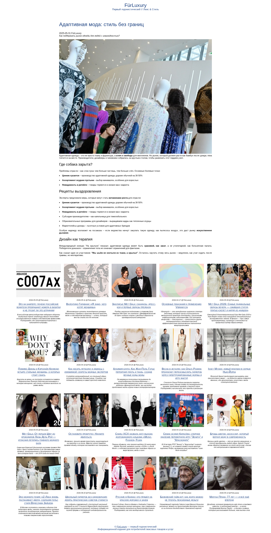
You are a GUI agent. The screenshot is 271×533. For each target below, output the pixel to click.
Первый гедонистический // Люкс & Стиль (135, 9)
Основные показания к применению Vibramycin (181, 306)
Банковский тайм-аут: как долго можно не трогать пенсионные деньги (181, 498)
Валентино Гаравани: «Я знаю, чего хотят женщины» (86, 306)
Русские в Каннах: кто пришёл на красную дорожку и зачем (134, 498)
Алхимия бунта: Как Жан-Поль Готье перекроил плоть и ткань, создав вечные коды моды (134, 371)
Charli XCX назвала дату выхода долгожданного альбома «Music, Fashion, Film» (134, 436)
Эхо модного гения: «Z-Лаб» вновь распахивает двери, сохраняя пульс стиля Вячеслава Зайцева (38, 500)
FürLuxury (135, 5)
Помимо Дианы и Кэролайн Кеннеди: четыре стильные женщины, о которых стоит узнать (38, 371)
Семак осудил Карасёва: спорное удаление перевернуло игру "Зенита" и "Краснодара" (181, 436)
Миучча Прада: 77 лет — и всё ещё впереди (229, 498)
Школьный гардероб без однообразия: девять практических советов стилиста (86, 498)
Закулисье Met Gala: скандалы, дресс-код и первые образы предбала (134, 306)
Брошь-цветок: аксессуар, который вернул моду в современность (229, 435)
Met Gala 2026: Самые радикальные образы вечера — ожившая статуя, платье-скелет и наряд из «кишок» (229, 307)
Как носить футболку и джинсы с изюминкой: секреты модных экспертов (86, 370)
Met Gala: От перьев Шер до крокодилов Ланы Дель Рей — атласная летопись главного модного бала (38, 438)
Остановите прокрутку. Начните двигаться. (86, 435)
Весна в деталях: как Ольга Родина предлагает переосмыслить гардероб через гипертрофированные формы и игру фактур (181, 373)
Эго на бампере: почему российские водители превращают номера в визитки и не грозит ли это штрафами (39, 307)
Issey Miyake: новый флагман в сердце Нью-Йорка (229, 370)
